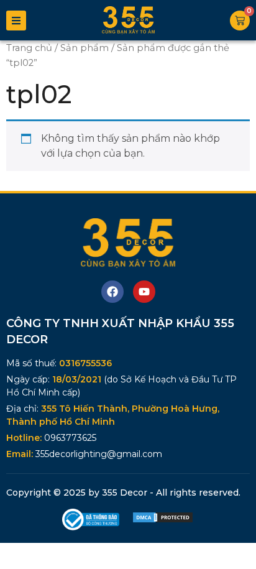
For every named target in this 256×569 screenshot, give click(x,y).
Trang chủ (29, 47)
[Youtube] (144, 291)
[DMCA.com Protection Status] (163, 520)
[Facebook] (112, 291)
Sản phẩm (84, 47)
